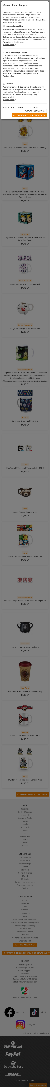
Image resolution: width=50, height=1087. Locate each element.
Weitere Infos (8, 45)
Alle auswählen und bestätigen (29, 115)
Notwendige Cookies (14, 26)
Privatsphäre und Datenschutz (15, 107)
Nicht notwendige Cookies (16, 52)
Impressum (34, 107)
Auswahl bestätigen (35, 111)
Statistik (9, 84)
